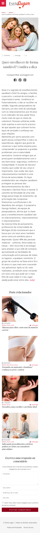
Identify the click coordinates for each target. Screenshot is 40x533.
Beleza (11, 12)
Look (12, 325)
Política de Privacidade (14, 527)
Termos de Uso (28, 527)
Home (4, 12)
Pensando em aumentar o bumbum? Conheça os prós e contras (17, 368)
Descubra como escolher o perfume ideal (19, 407)
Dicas (8, 325)
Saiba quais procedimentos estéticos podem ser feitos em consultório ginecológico (17, 446)
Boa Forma (10, 365)
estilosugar (18, 55)
